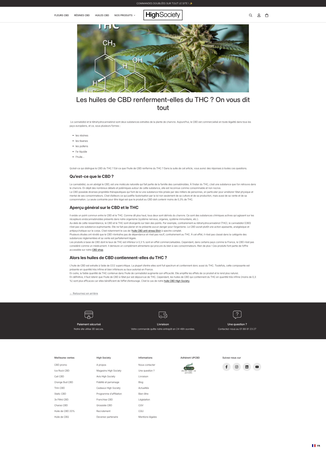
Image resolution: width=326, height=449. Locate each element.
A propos (101, 364)
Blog (140, 382)
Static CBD (60, 393)
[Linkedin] (247, 367)
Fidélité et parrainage (107, 382)
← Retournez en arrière (84, 293)
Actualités (143, 387)
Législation (144, 399)
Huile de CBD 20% (64, 411)
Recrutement (103, 411)
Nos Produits (123, 15)
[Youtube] (257, 367)
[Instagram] (237, 367)
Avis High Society (105, 376)
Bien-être (143, 393)
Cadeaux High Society (108, 387)
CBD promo (60, 364)
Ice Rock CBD (61, 370)
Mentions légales (147, 416)
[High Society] (163, 15)
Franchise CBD (104, 399)
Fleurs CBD (61, 15)
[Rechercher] (250, 15)
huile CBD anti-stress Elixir (146, 230)
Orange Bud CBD (63, 382)
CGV (140, 405)
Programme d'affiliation (109, 393)
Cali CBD (59, 376)
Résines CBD (82, 15)
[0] (267, 15)
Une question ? (146, 370)
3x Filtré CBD (61, 399)
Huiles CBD (102, 15)
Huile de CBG (61, 416)
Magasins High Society (108, 370)
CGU (140, 411)
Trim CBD (59, 387)
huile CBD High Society (176, 280)
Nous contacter (146, 364)
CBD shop (97, 249)
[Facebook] (226, 367)
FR (318, 445)
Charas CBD (61, 405)
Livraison (143, 376)
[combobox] (316, 445)
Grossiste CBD (104, 405)
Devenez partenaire (107, 416)
